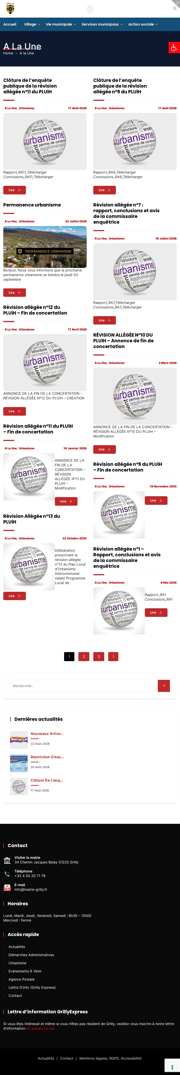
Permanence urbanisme (32, 205)
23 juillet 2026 (76, 221)
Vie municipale (59, 24)
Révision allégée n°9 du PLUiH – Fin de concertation (127, 467)
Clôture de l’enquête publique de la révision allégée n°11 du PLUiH (30, 86)
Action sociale (141, 24)
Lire (12, 190)
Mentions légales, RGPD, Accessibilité (110, 1058)
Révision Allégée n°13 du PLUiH (31, 519)
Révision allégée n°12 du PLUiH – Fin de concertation (35, 310)
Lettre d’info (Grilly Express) (32, 987)
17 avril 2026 (77, 329)
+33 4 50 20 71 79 (29, 876)
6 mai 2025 (169, 582)
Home (8, 53)
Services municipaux (100, 24)
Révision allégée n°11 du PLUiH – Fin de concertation (38, 429)
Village (30, 24)
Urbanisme (26, 108)
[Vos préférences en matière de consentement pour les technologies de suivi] (172, 1067)
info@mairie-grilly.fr (30, 889)
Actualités (17, 946)
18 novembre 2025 (163, 486)
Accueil (9, 24)
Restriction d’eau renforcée (47, 757)
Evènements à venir (25, 971)
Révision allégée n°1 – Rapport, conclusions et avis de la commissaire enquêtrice (127, 557)
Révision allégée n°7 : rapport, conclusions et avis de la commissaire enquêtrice (126, 213)
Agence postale (21, 979)
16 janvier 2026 (75, 448)
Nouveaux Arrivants (47, 733)
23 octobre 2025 (75, 538)
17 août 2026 (77, 108)
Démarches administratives (31, 955)
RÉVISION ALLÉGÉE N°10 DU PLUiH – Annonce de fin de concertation (123, 341)
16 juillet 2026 (166, 238)
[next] (113, 656)
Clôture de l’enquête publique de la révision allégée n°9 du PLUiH (120, 86)
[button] (174, 47)
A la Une (11, 108)
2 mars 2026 (168, 363)
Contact (15, 995)
